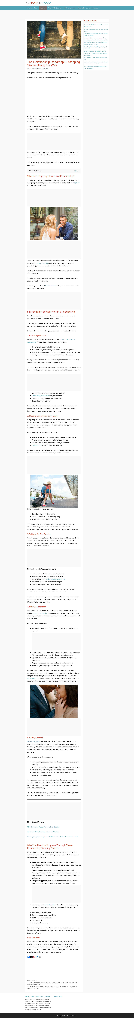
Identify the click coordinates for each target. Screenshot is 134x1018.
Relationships (33, 981)
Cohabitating (31, 678)
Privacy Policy (58, 996)
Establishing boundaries (40, 396)
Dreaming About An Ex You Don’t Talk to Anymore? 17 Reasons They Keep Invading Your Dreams (95, 53)
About (27, 996)
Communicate (37, 445)
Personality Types (32, 8)
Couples (42, 8)
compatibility (49, 905)
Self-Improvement (69, 8)
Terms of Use (39, 996)
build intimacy (50, 286)
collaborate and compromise (55, 579)
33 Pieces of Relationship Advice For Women (43, 832)
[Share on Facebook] (28, 957)
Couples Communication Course (88, 8)
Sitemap (47, 996)
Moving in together (41, 613)
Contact (32, 996)
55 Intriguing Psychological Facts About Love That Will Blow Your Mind (52, 837)
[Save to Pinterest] (34, 957)
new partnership (43, 263)
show (76, 171)
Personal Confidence (54, 8)
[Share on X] (31, 957)
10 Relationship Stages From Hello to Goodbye (43, 827)
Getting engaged (33, 741)
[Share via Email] (39, 957)
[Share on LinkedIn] (37, 957)
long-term (76, 183)
